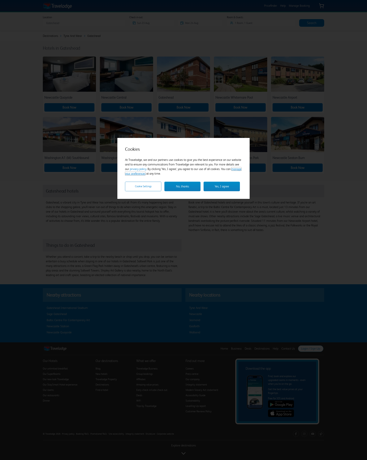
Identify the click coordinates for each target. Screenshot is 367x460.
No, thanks (182, 186)
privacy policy (138, 169)
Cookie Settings (143, 186)
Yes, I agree (222, 186)
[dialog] (183, 168)
